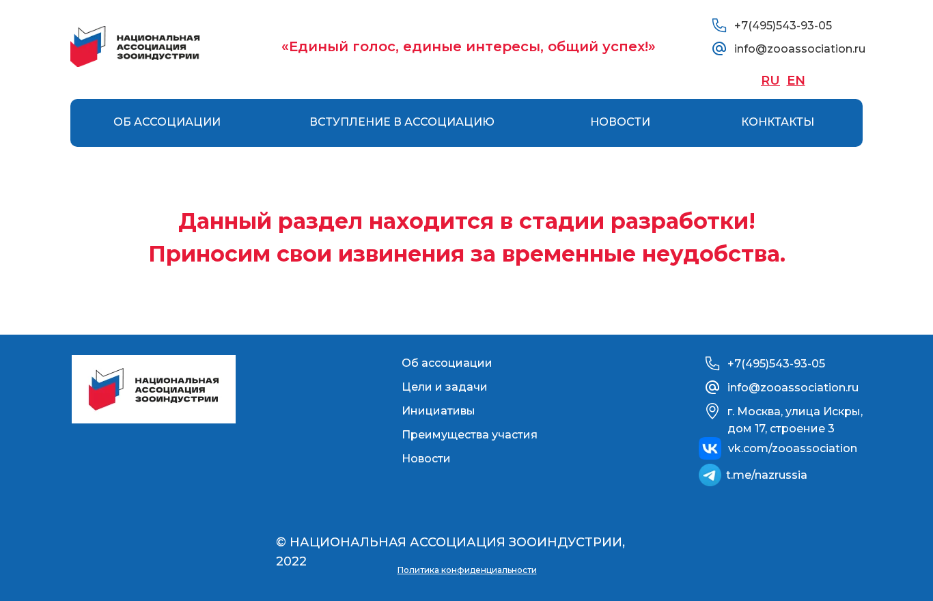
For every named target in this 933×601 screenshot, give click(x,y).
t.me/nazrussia (766, 475)
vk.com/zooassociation (792, 448)
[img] (135, 46)
